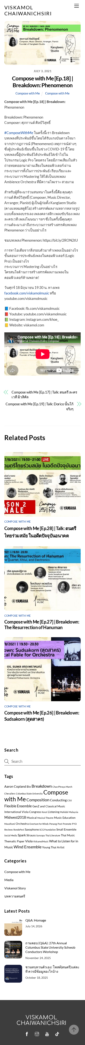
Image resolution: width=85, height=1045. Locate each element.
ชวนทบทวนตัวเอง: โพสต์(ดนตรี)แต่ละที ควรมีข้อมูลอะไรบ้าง (52, 969)
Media (8, 880)
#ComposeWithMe (18, 133)
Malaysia (73, 812)
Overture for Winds (39, 823)
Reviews (8, 829)
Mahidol (64, 812)
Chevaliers (9, 793)
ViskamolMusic (40, 841)
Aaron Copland (15, 786)
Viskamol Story (15, 888)
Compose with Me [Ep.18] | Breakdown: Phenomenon (42, 81)
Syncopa (40, 835)
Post (60, 823)
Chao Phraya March (62, 786)
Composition (37, 799)
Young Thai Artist (53, 847)
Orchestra (22, 823)
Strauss (31, 835)
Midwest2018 (15, 817)
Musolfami (9, 823)
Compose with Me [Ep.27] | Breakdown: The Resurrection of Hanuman (41, 624)
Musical (32, 817)
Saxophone (32, 829)
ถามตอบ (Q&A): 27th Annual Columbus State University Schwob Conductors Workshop (50, 947)
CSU (69, 800)
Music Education (65, 817)
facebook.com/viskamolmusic (26, 293)
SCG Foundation (47, 829)
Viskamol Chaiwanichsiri (42, 1020)
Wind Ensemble (27, 846)
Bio (29, 786)
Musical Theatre (45, 817)
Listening (53, 812)
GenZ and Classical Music (48, 806)
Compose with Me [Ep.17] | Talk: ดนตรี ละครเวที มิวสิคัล (44, 394)
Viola (29, 841)
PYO (74, 823)
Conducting (58, 800)
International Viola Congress (22, 812)
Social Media (10, 835)
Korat (44, 812)
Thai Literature (52, 835)
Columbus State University (29, 793)
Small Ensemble (66, 829)
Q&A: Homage (35, 920)
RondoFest (18, 829)
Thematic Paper (14, 841)
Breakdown (42, 785)
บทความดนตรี (14, 896)
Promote (67, 823)
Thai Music (68, 835)
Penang (53, 823)
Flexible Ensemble (18, 806)
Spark (22, 835)
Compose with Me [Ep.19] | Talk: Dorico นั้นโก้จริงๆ (39, 406)
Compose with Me (27, 93)
